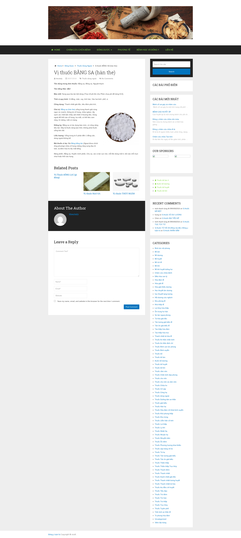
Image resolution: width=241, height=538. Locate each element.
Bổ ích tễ (158, 262)
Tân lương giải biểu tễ (163, 322)
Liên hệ (169, 50)
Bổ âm (157, 252)
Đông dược (103, 50)
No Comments (107, 79)
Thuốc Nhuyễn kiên (162, 438)
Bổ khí (157, 266)
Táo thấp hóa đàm (162, 329)
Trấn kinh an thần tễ (163, 512)
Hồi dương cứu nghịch (163, 297)
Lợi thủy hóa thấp (162, 308)
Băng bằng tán (77, 143)
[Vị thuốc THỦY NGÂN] (126, 181)
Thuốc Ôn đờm (161, 442)
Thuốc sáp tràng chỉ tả (164, 449)
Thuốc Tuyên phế (162, 508)
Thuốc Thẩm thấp (162, 463)
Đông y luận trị (54, 534)
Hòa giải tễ (159, 283)
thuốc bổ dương (162, 184)
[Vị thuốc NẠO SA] (96, 181)
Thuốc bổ (158, 354)
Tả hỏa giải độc (161, 319)
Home (57, 50)
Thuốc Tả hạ (160, 452)
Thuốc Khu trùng (161, 417)
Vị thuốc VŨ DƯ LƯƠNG (172, 215)
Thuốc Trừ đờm (161, 494)
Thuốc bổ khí (161, 191)
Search (171, 72)
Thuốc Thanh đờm (162, 470)
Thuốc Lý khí (160, 428)
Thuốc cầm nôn (161, 371)
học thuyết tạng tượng (163, 294)
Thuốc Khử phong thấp (164, 414)
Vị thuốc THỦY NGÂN (124, 193)
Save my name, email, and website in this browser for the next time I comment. (88, 301)
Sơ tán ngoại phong (162, 315)
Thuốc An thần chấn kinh (164, 340)
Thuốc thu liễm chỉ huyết (164, 487)
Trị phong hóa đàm (162, 516)
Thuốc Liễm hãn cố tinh (164, 421)
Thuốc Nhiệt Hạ (161, 431)
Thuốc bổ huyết (162, 187)
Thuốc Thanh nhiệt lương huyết (167, 480)
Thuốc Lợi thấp (161, 424)
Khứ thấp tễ (159, 304)
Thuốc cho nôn (161, 378)
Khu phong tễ (160, 301)
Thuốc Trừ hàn (161, 498)
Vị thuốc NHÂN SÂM (171, 230)
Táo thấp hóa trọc (162, 333)
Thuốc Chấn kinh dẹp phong (166, 375)
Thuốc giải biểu (161, 403)
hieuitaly (59, 79)
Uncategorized (160, 519)
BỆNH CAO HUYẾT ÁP (162, 112)
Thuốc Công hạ (161, 392)
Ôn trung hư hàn (161, 312)
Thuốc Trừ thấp (161, 501)
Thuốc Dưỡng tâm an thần (165, 399)
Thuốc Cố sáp (160, 389)
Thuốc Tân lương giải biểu (165, 456)
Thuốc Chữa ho (161, 385)
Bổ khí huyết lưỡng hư (163, 269)
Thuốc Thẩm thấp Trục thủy (166, 466)
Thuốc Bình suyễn (162, 350)
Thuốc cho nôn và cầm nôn (165, 382)
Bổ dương (159, 255)
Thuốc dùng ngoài (84, 66)
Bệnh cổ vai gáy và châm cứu (164, 104)
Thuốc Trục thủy (161, 505)
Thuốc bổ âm (162, 180)
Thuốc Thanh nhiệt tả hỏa (165, 484)
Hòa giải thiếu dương (163, 287)
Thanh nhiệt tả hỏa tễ (163, 336)
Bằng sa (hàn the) (68, 109)
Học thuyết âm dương (163, 290)
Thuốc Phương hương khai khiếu (168, 445)
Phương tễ (124, 50)
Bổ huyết (158, 259)
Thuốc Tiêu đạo (161, 491)
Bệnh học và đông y (148, 50)
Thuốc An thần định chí (164, 343)
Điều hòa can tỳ (161, 276)
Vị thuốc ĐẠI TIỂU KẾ (170, 218)
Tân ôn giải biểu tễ (162, 326)
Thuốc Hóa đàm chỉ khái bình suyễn (169, 410)
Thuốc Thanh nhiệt (162, 473)
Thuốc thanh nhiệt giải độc (165, 477)
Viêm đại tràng (160, 523)
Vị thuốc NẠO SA (91, 193)
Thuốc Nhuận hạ (161, 435)
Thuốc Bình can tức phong (165, 347)
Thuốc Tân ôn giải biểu (164, 459)
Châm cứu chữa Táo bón (163, 137)
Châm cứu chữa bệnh (79, 50)
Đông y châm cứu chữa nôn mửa (166, 119)
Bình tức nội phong (162, 248)
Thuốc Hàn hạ (160, 406)
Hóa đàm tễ (159, 280)
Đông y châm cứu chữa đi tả (164, 129)
